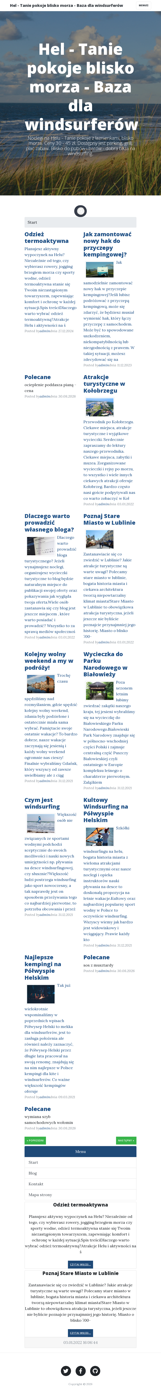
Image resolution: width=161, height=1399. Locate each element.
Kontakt (36, 1183)
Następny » (126, 1140)
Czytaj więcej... (80, 1264)
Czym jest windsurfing (42, 803)
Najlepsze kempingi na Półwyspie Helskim (43, 967)
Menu (142, 5)
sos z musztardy (98, 965)
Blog (33, 1173)
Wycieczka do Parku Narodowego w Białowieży (105, 664)
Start (32, 222)
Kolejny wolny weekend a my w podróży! (49, 660)
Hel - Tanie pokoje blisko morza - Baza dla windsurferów (66, 5)
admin (45, 331)
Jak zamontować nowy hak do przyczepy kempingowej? (107, 244)
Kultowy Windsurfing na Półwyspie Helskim (105, 810)
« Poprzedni (35, 1140)
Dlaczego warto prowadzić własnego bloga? (49, 522)
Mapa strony (40, 1194)
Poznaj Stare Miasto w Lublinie (109, 519)
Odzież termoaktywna (47, 237)
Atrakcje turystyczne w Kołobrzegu (104, 383)
